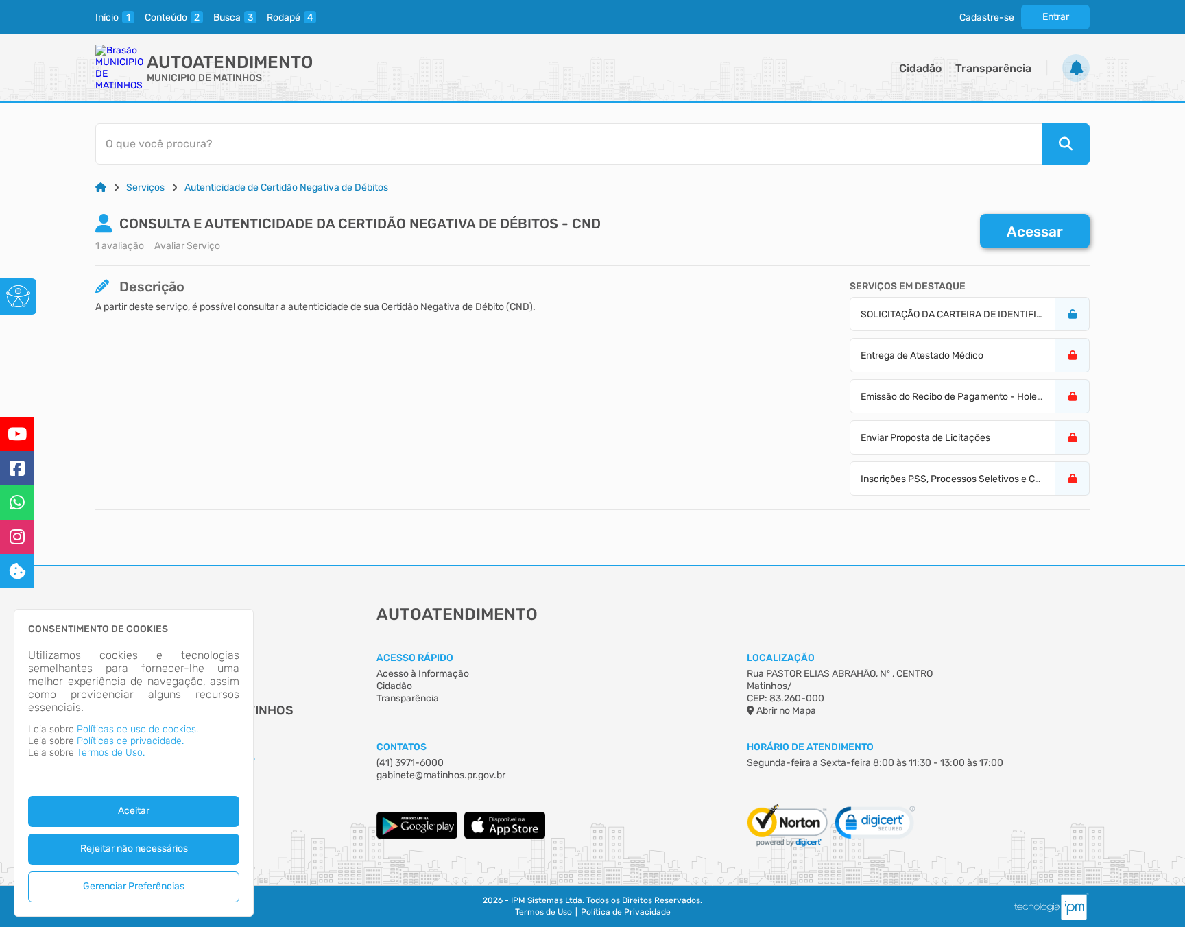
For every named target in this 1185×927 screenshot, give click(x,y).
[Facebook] (17, 468)
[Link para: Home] (100, 187)
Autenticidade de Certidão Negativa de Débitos (286, 187)
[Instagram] (17, 537)
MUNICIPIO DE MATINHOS (204, 78)
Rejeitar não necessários (134, 848)
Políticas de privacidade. (130, 741)
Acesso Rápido (414, 658)
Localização (781, 658)
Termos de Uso (543, 912)
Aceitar (133, 811)
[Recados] (1076, 68)
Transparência (993, 68)
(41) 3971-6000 (410, 763)
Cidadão (920, 68)
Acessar (1035, 231)
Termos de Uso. (111, 752)
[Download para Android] (416, 835)
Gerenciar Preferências (133, 886)
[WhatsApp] (17, 502)
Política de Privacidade (626, 912)
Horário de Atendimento (810, 747)
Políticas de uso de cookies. (137, 729)
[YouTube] (17, 434)
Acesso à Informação (422, 673)
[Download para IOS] (504, 835)
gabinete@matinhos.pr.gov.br (440, 775)
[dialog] (134, 763)
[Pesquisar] (1066, 144)
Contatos (401, 747)
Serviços (145, 187)
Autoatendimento (230, 62)
